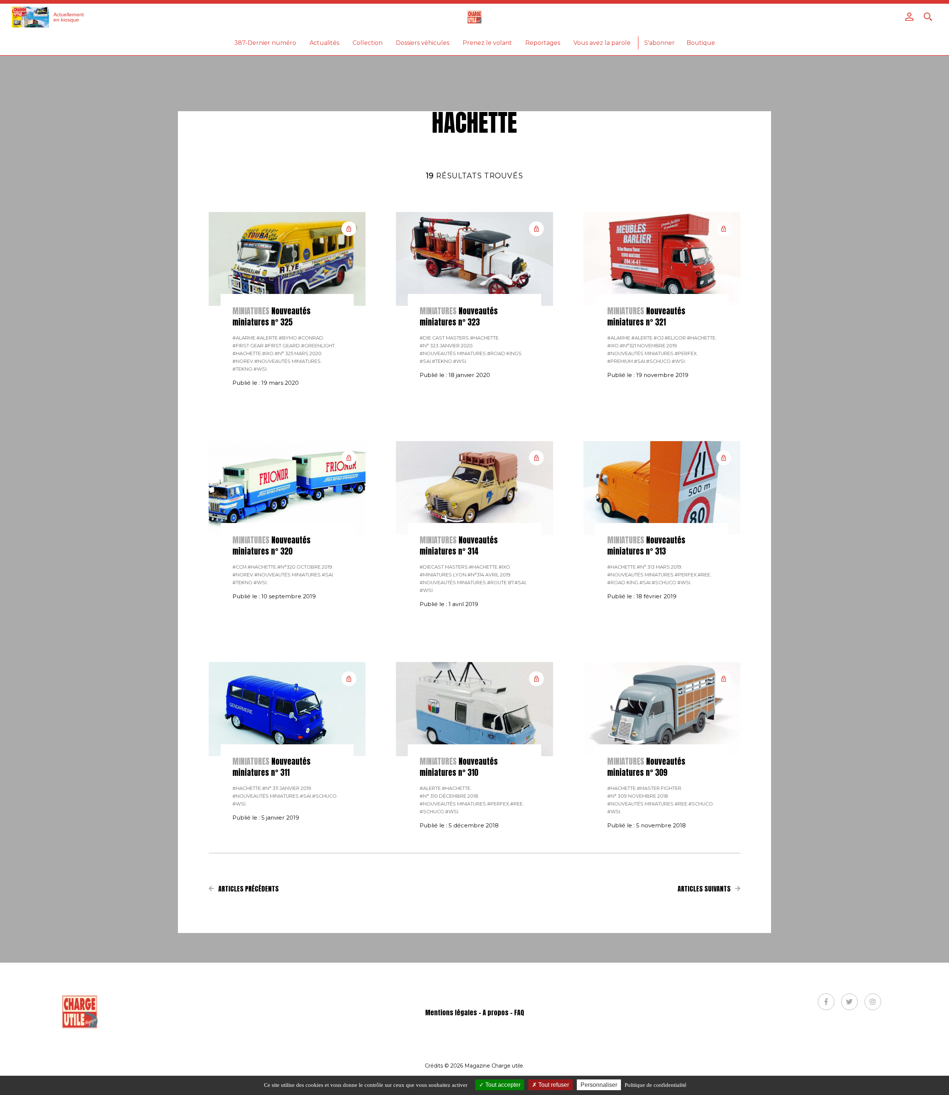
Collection (368, 42)
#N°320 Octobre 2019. (305, 567)
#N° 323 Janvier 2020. (447, 345)
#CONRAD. (311, 338)
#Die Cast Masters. (445, 338)
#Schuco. (659, 361)
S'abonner (659, 42)
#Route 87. (501, 582)
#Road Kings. (505, 353)
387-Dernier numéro (265, 42)
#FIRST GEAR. (248, 345)
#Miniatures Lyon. (443, 575)
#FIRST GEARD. (283, 345)
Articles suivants (705, 889)
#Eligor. (676, 338)
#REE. (704, 575)
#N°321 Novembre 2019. (649, 345)
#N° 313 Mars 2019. (659, 567)
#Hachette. (247, 353)
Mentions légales (451, 1013)
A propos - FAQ (503, 1013)
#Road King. (623, 582)
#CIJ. (659, 338)
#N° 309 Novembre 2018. (638, 796)
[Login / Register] (909, 16)
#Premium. (620, 361)
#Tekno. (243, 369)
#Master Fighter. (659, 788)
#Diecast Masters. (444, 567)
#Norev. (243, 361)
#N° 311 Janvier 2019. (287, 788)
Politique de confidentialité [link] (656, 1085)
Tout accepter (502, 1085)
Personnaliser (599, 1085)
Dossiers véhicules (422, 42)
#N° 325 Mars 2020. (299, 353)
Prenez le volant (487, 42)
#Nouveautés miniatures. (288, 361)
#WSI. (261, 369)
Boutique (701, 42)
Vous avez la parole (602, 42)
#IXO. (268, 353)
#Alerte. (268, 338)
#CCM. (240, 567)
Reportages (542, 42)
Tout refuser (553, 1085)
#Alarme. (244, 338)
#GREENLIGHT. (318, 345)
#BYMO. (288, 338)
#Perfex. (686, 353)
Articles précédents (248, 889)
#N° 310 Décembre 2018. (449, 796)
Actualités (324, 42)
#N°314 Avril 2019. (489, 575)
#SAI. (426, 361)
